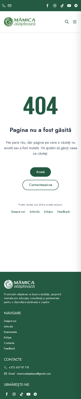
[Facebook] (47, 5)
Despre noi (18, 212)
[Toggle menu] (74, 21)
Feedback (63, 212)
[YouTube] (69, 6)
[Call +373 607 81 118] (4, 5)
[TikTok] (62, 6)
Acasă (40, 172)
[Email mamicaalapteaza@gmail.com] (9, 5)
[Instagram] (54, 5)
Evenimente (10, 332)
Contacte (9, 343)
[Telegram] (76, 6)
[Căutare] (66, 21)
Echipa (48, 212)
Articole (35, 212)
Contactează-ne (40, 185)
